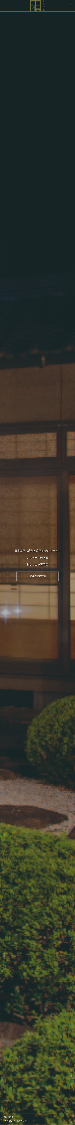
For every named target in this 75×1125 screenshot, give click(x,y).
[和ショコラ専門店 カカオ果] (37, 5)
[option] (37, 562)
